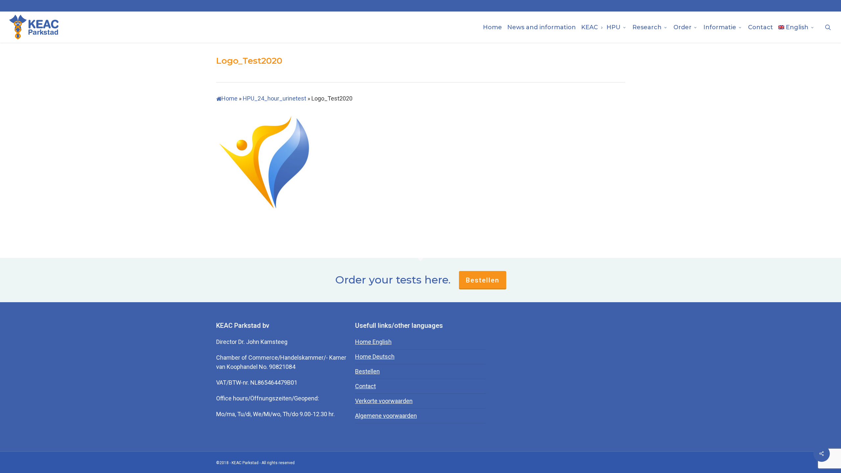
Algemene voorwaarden (386, 415)
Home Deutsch (375, 356)
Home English (373, 341)
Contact (365, 386)
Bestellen (482, 280)
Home (229, 98)
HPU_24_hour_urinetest (274, 98)
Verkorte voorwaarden (384, 400)
